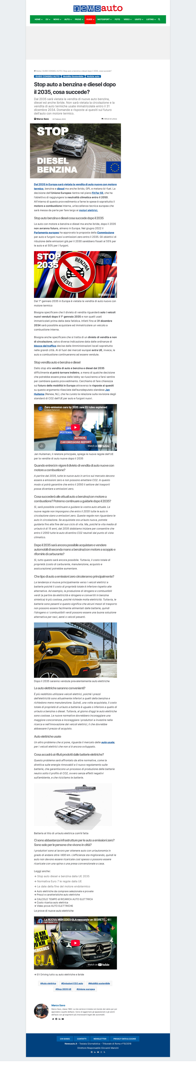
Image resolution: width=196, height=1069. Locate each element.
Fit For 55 (97, 192)
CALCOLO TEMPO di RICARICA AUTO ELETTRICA (65, 899)
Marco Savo (43, 119)
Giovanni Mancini (110, 1048)
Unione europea (86, 989)
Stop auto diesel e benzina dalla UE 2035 (63, 876)
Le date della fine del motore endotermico (63, 886)
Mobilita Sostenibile (73, 76)
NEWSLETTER (100, 1039)
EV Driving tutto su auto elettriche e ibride (60, 974)
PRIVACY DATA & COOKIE (124, 1039)
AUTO (67, 19)
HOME (38, 19)
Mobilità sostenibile (100, 983)
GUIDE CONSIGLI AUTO (52, 71)
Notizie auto (93, 76)
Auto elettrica (49, 983)
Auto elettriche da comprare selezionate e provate (65, 891)
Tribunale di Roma (111, 1043)
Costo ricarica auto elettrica (52, 902)
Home (38, 71)
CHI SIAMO (65, 1039)
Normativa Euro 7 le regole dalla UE (59, 881)
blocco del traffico (45, 345)
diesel (60, 188)
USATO (138, 19)
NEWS (56, 19)
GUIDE (89, 19)
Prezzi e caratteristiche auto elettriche (58, 894)
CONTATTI (81, 1039)
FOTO (117, 19)
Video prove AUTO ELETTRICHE (55, 905)
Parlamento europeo (46, 232)
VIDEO (127, 19)
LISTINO (150, 19)
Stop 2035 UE (64, 989)
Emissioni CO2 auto (73, 983)
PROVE (78, 19)
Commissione (105, 232)
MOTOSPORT (103, 19)
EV (47, 19)
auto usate (107, 742)
